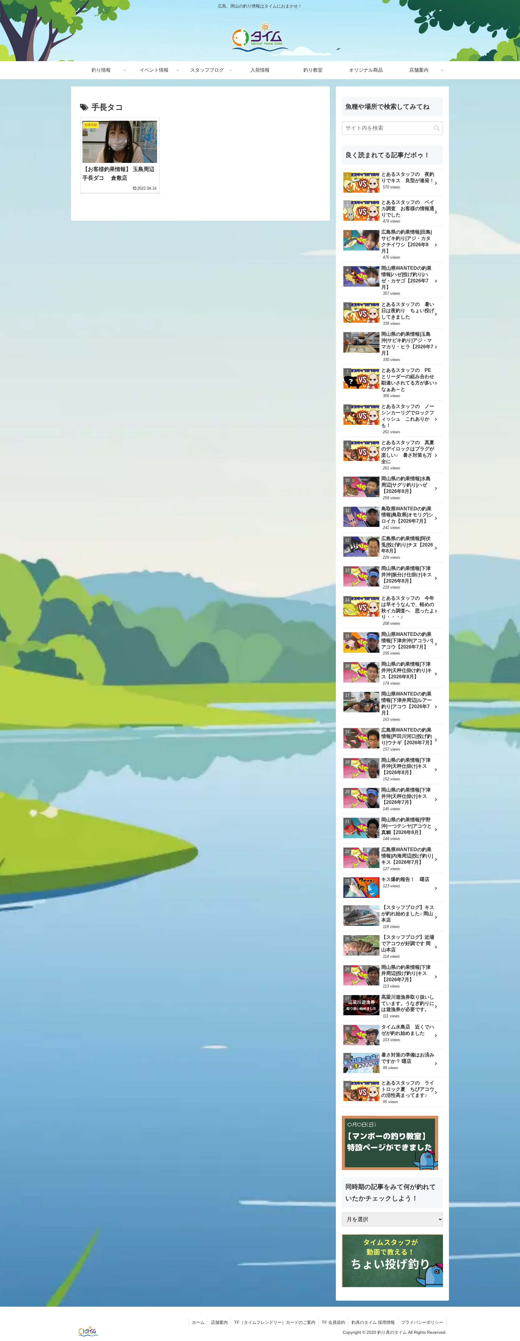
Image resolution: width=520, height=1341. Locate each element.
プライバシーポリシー (422, 1322)
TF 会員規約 (333, 1322)
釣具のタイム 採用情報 (373, 1322)
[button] (437, 128)
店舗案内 (219, 1322)
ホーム (198, 1322)
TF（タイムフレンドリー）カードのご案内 (274, 1322)
